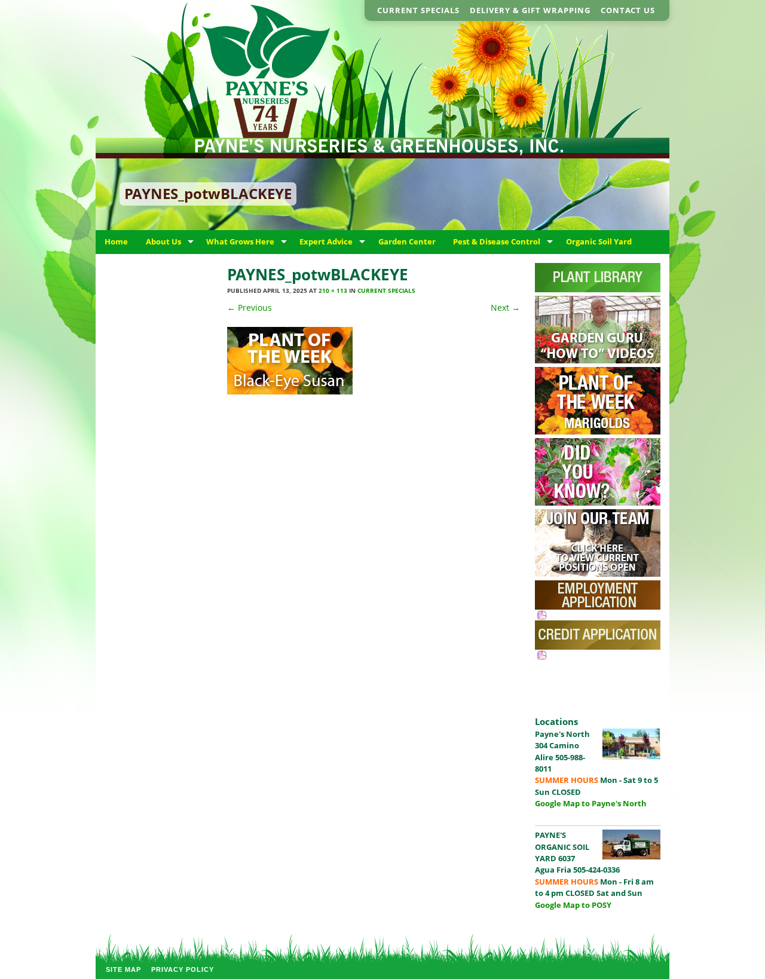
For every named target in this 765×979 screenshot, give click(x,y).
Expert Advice (326, 241)
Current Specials (418, 10)
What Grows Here (240, 241)
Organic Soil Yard (599, 241)
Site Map (123, 969)
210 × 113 (333, 290)
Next (505, 307)
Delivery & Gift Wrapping (530, 10)
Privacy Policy (182, 969)
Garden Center (407, 241)
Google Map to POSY (573, 905)
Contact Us (628, 10)
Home (116, 241)
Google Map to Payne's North (591, 803)
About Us (163, 241)
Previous (249, 307)
